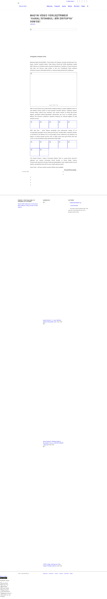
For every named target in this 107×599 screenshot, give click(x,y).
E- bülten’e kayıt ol (70, 1)
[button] (3, 578)
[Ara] (87, 6)
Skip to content (3, 576)
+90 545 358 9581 (74, 205)
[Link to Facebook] (76, 1)
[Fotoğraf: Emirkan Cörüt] (53, 42)
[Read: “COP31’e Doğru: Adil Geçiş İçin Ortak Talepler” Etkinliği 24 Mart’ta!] (44, 446)
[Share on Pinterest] (32, 180)
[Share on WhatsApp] (32, 177)
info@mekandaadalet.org (75, 202)
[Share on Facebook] (64, 172)
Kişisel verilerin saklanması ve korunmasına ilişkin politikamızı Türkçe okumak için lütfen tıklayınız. (28, 205)
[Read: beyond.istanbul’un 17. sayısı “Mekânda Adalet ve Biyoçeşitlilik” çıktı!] (44, 202)
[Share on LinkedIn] (32, 182)
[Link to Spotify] (88, 1)
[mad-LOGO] (22, 6)
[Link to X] (78, 1)
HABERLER (32, 24)
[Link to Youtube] (85, 1)
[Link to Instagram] (81, 1)
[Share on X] (64, 174)
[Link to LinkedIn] (83, 1)
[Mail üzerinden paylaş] (32, 185)
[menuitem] (70, 1)
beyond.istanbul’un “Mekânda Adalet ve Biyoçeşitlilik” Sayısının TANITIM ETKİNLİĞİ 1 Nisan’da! (53, 443)
